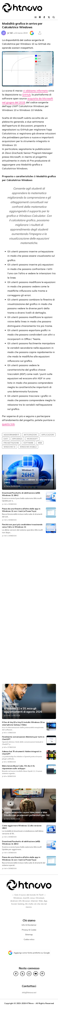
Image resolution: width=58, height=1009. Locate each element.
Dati (6, 439)
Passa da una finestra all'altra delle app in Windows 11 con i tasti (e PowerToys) (21, 509)
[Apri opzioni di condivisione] (40, 33)
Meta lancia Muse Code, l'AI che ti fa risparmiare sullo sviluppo (18, 767)
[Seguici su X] (49, 17)
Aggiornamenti (11, 435)
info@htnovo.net (29, 992)
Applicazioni (47, 435)
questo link (8, 424)
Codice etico (29, 939)
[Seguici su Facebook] (44, 17)
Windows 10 (9, 447)
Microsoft (32, 439)
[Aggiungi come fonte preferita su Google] (32, 33)
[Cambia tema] (40, 17)
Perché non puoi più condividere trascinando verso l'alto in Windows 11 (22, 525)
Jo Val (10, 33)
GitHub (26, 94)
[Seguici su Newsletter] (29, 973)
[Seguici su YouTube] (35, 973)
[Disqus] (29, 575)
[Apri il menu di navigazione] (35, 17)
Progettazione (11, 443)
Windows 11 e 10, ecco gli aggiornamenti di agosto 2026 (23, 710)
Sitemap (29, 934)
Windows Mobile (28, 447)
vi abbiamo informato (35, 90)
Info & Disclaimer (29, 925)
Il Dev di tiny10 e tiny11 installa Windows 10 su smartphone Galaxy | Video (23, 723)
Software (28, 443)
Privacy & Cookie (29, 930)
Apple (7, 808)
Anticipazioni (30, 435)
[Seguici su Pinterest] (42, 973)
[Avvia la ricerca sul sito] (53, 17)
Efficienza (17, 439)
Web (40, 443)
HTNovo (30, 1003)
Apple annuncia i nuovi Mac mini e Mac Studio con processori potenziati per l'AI (27, 814)
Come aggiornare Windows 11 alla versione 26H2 (28, 481)
